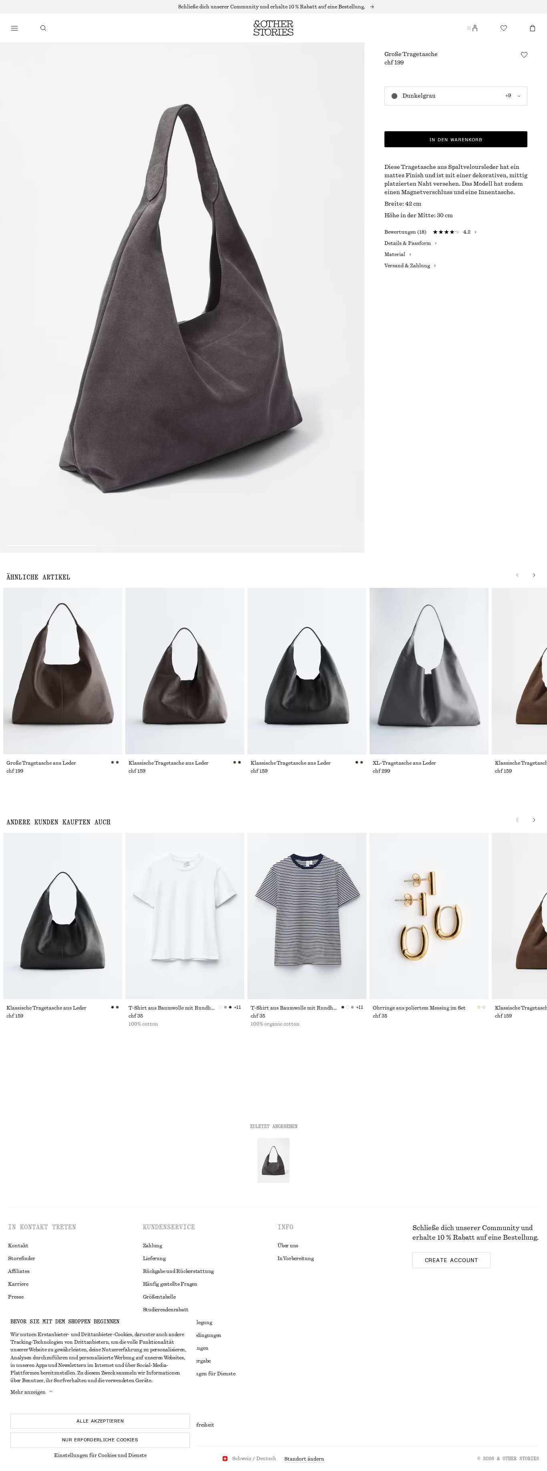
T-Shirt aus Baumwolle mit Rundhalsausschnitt (174, 1008)
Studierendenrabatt (166, 1309)
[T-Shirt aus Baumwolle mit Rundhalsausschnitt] (184, 916)
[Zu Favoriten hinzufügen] (524, 55)
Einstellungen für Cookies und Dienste (100, 1455)
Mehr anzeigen (28, 1392)
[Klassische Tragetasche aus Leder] (184, 671)
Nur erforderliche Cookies (100, 1439)
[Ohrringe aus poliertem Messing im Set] (429, 916)
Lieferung (154, 1258)
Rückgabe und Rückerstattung (178, 1271)
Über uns (288, 1245)
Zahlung (152, 1245)
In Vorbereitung (296, 1258)
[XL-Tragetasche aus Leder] (429, 671)
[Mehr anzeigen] (273, 7)
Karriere (18, 1284)
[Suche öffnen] (43, 28)
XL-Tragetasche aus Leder (404, 763)
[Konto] (475, 28)
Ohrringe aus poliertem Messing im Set (419, 1008)
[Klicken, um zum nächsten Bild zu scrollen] (534, 575)
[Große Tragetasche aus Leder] (62, 671)
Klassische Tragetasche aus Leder (169, 763)
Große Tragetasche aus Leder (41, 763)
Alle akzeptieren (100, 1421)
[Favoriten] (503, 28)
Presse (16, 1297)
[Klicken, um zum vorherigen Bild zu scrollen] (517, 575)
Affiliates (19, 1271)
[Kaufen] (14, 28)
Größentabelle (159, 1297)
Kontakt (18, 1245)
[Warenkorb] (532, 28)
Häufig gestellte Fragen (170, 1284)
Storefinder (21, 1258)
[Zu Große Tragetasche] (273, 1160)
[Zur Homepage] (273, 28)
